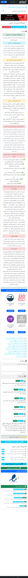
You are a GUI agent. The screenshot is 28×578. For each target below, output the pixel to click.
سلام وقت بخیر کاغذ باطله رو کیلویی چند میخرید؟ (17, 506)
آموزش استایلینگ (15, 354)
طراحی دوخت (12, 341)
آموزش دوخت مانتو (21, 343)
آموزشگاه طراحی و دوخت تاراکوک (17, 451)
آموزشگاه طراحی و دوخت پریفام (18, 459)
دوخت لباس (18, 338)
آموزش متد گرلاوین (10, 348)
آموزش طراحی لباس (10, 338)
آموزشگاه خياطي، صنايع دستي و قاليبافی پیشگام (16, 454)
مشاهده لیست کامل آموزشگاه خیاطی (13, 464)
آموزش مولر (23, 354)
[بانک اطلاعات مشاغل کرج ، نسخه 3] (23, 2)
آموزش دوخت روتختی (21, 356)
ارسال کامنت (22, 376)
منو (12, 2)
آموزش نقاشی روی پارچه (20, 346)
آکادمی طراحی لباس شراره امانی (18, 449)
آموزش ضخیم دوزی (21, 351)
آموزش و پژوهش (20, 7)
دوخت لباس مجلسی (21, 341)
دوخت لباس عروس (11, 343)
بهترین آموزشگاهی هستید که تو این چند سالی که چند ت (14, 498)
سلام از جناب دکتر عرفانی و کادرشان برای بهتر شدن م (15, 494)
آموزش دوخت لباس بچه (20, 348)
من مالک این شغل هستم (18, 27)
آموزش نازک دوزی (11, 351)
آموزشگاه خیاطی (11, 7)
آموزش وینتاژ (7, 354)
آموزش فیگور (11, 346)
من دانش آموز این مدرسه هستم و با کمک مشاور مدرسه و (14, 490)
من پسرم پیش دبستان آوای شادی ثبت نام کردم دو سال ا (14, 502)
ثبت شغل (3, 2)
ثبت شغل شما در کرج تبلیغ (13, 468)
